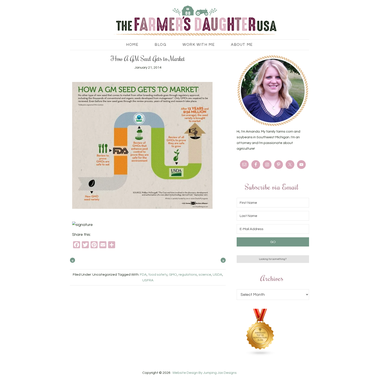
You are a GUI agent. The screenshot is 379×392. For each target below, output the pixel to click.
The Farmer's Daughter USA (189, 20)
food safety (157, 274)
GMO (173, 274)
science (204, 274)
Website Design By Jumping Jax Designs (204, 372)
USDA (217, 274)
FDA (143, 274)
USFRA (148, 280)
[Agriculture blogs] (260, 355)
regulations (188, 274)
